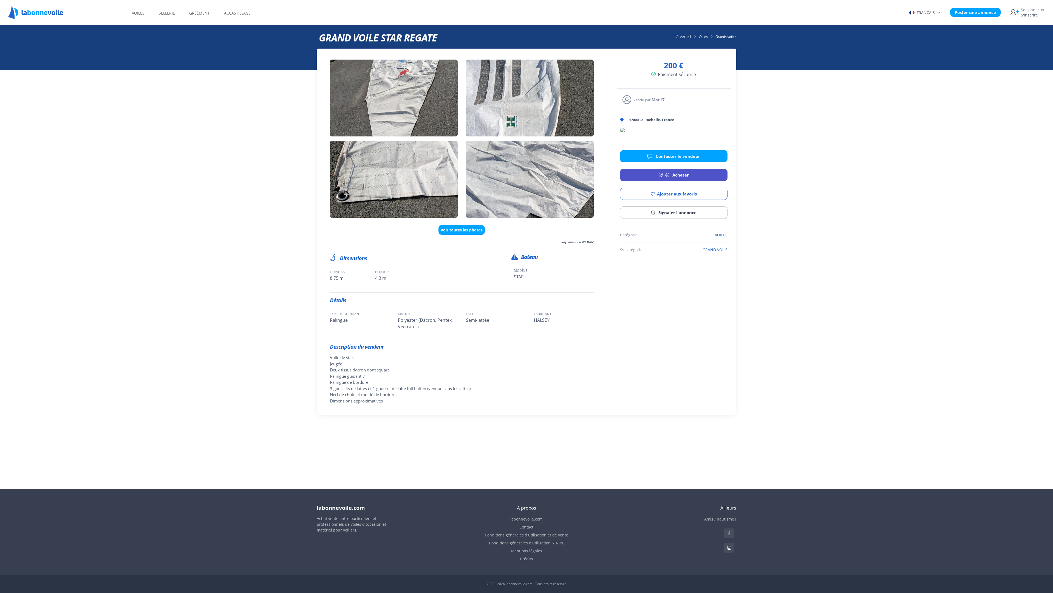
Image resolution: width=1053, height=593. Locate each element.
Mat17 (658, 99)
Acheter (680, 175)
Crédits (526, 558)
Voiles (138, 13)
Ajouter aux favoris (677, 194)
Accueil (685, 36)
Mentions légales (526, 550)
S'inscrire (1033, 12)
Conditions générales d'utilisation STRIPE (526, 543)
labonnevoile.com (526, 519)
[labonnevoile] (35, 16)
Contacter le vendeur (677, 156)
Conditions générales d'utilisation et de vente (526, 535)
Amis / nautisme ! (720, 519)
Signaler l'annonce (677, 212)
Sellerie (167, 13)
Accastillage (237, 13)
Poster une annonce (975, 12)
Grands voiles (725, 36)
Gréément (199, 13)
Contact (526, 527)
